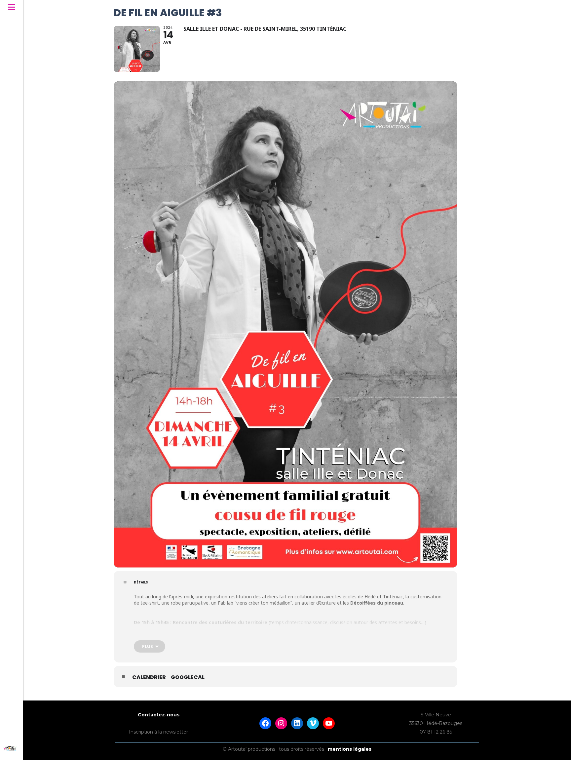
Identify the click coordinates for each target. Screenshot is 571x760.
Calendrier (149, 677)
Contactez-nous (158, 715)
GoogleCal (188, 677)
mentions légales (349, 749)
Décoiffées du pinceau (376, 603)
